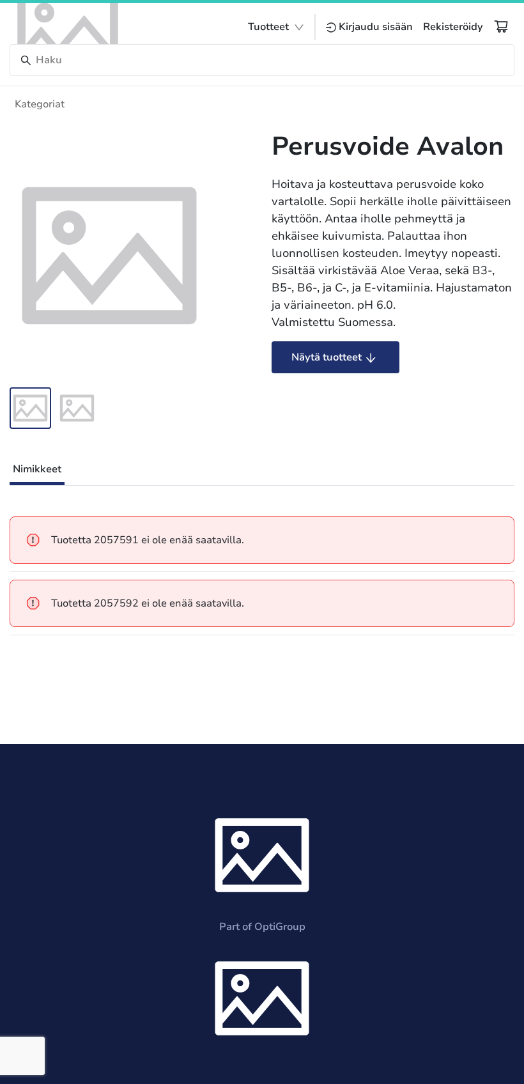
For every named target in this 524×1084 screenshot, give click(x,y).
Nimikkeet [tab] (37, 469)
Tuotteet (268, 27)
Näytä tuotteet (326, 357)
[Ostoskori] (501, 26)
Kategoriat (40, 104)
